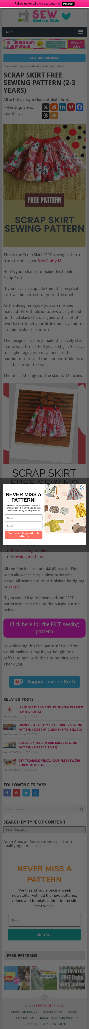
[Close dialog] (82, 487)
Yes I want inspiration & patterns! (23, 534)
